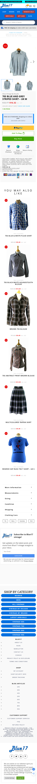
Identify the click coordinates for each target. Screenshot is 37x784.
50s (18, 696)
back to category (16, 32)
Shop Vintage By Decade (13, 34)
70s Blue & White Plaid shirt (18, 236)
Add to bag (17, 133)
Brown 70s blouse (18, 329)
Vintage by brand (18, 613)
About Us (18, 642)
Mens (13, 521)
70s (5, 521)
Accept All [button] (20, 778)
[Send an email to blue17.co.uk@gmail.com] (30, 6)
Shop (4, 12)
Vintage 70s (18, 626)
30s (18, 690)
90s (18, 709)
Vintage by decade (18, 609)
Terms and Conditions (18, 661)
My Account (18, 671)
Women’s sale (29, 12)
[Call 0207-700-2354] (34, 6)
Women (11, 12)
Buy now (18, 139)
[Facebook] (12, 756)
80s (18, 706)
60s (18, 699)
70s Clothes (26, 34)
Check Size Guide (24, 106)
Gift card (21, 16)
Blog (30, 16)
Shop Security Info (18, 674)
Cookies (18, 655)
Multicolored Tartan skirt (18, 422)
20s (18, 687)
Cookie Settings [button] (9, 778)
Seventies (22, 521)
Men (18, 12)
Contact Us (18, 652)
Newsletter (18, 649)
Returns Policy (18, 725)
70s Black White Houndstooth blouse (18, 283)
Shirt (31, 521)
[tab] (18, 487)
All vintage (18, 604)
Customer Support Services (18, 718)
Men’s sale (10, 16)
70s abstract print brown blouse (18, 376)
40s (18, 693)
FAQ (18, 722)
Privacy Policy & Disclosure (18, 658)
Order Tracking (18, 677)
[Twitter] (16, 756)
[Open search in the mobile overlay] (18, 22)
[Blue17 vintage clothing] (6, 5)
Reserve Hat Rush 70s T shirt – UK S (18, 469)
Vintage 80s (18, 630)
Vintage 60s (18, 622)
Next (34, 64)
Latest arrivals (18, 617)
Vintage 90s (18, 635)
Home (25, 32)
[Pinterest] (25, 756)
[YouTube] (21, 756)
